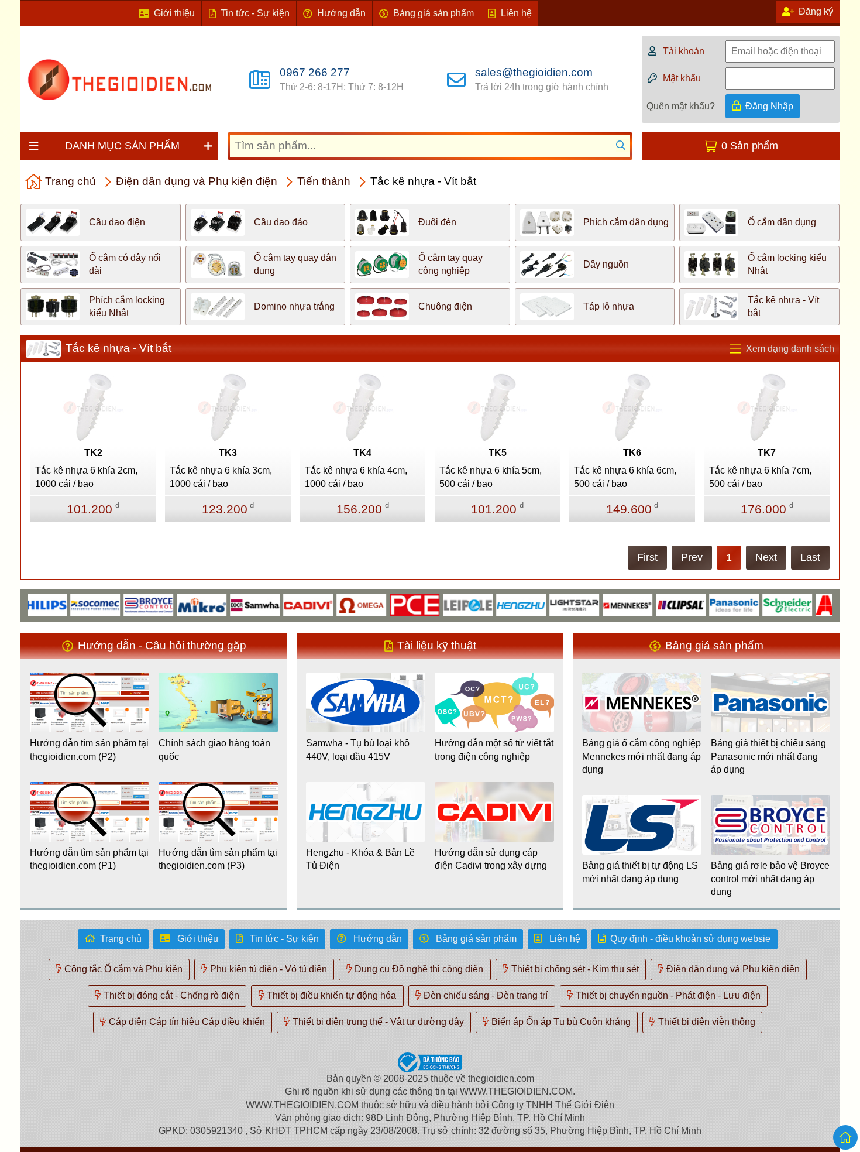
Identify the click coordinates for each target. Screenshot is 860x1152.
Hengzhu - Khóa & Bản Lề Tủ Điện (360, 859)
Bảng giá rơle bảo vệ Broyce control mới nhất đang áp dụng (770, 878)
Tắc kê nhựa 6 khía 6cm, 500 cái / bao (625, 476)
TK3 (228, 453)
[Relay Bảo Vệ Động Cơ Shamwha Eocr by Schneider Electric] (234, 604)
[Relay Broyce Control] (127, 604)
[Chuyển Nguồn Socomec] (74, 604)
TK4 (362, 453)
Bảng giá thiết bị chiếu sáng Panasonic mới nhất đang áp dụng (768, 756)
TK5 (498, 453)
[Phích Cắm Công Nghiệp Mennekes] (606, 604)
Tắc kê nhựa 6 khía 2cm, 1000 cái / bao (86, 476)
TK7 (767, 453)
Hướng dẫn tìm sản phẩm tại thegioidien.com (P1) (89, 859)
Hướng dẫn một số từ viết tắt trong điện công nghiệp (494, 749)
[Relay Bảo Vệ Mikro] (180, 604)
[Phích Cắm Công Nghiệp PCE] (393, 604)
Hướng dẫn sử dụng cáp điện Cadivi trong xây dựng (491, 859)
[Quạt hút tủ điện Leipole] (447, 604)
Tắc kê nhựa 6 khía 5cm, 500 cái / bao (490, 476)
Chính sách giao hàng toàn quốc (214, 749)
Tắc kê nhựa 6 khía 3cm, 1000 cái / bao (221, 476)
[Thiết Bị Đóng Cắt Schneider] (766, 604)
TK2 (93, 453)
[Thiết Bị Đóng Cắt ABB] (819, 604)
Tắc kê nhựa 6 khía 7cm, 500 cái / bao (760, 476)
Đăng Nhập (769, 106)
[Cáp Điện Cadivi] (287, 604)
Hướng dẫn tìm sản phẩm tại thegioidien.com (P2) (89, 749)
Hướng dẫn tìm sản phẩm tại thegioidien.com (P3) (218, 859)
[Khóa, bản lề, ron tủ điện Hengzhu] (500, 604)
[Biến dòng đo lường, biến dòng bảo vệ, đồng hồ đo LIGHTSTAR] (553, 604)
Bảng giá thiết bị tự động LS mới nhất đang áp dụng (640, 871)
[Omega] (340, 604)
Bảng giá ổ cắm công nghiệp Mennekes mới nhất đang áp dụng (641, 756)
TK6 (632, 453)
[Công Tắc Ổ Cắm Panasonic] (713, 604)
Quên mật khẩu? (680, 106)
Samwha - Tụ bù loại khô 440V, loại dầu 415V (358, 749)
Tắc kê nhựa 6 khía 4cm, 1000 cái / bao (356, 476)
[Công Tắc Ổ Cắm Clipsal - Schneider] (659, 604)
